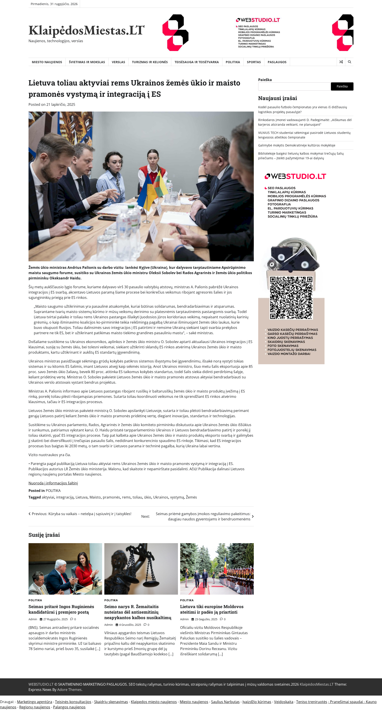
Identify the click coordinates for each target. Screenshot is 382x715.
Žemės (191, 497)
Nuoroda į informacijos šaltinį (53, 483)
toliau (137, 497)
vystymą (177, 497)
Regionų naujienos (34, 707)
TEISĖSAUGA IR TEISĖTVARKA (197, 62)
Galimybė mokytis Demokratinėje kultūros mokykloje (296, 145)
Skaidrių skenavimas (111, 701)
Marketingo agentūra (34, 701)
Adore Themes (69, 689)
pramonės (111, 497)
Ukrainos (160, 497)
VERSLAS (118, 62)
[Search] (349, 62)
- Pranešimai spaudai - (347, 701)
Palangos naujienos (69, 707)
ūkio (147, 497)
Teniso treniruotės (311, 701)
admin (33, 619)
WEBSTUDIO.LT (41, 684)
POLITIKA (233, 62)
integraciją (65, 497)
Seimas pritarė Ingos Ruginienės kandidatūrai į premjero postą (61, 609)
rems (126, 497)
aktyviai (48, 497)
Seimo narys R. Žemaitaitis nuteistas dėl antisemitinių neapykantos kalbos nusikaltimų (137, 612)
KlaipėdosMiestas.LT (87, 29)
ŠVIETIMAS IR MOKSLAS (87, 62)
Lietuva (82, 497)
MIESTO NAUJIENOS (47, 62)
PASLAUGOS (277, 62)
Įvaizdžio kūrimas (257, 701)
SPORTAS (254, 62)
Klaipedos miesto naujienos (154, 701)
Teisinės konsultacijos (73, 701)
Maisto (95, 497)
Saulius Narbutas (225, 701)
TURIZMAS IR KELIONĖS (150, 62)
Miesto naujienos (194, 701)
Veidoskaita (283, 701)
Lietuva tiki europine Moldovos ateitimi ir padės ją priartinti (212, 609)
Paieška (265, 79)
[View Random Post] (341, 62)
